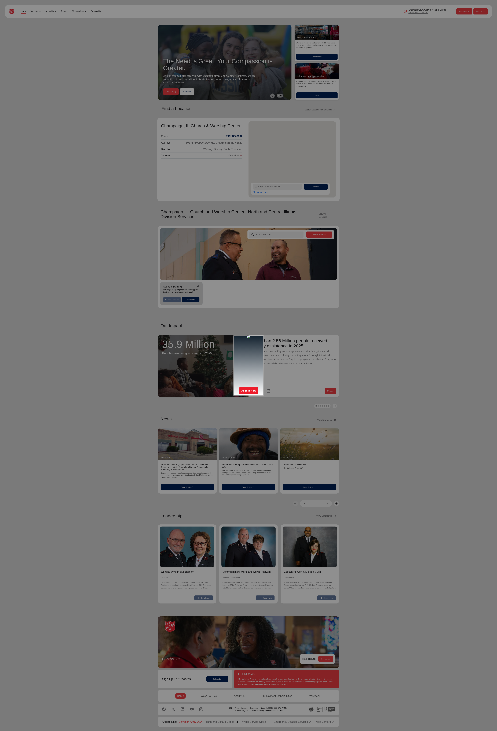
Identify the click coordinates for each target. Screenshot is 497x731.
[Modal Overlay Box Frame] (248, 365)
